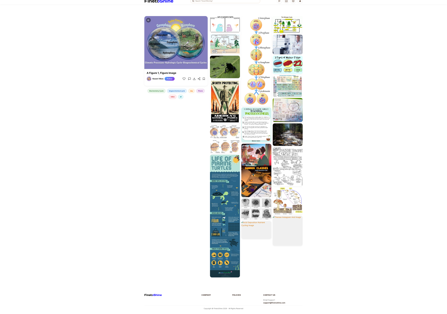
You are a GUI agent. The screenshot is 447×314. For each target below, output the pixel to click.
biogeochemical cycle (177, 91)
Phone (200, 91)
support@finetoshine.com (274, 303)
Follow (169, 79)
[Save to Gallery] (237, 22)
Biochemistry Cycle (156, 91)
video (173, 97)
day (191, 91)
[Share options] (237, 18)
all (180, 97)
